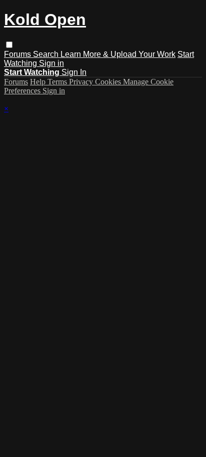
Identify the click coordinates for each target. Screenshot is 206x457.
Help (39, 81)
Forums (18, 54)
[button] (9, 44)
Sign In (74, 72)
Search (46, 54)
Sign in (51, 63)
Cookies (109, 81)
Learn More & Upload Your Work (118, 54)
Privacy (82, 81)
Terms (58, 81)
